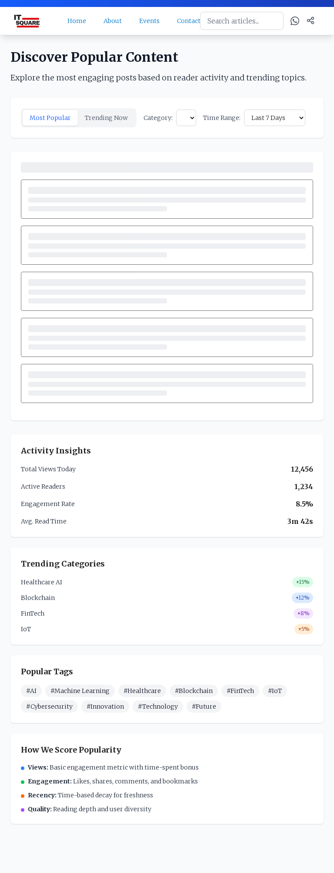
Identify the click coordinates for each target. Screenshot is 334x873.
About (113, 21)
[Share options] (310, 20)
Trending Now (106, 118)
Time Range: (221, 118)
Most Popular (50, 118)
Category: (158, 118)
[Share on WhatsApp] (295, 21)
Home (76, 21)
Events (149, 21)
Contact (188, 21)
